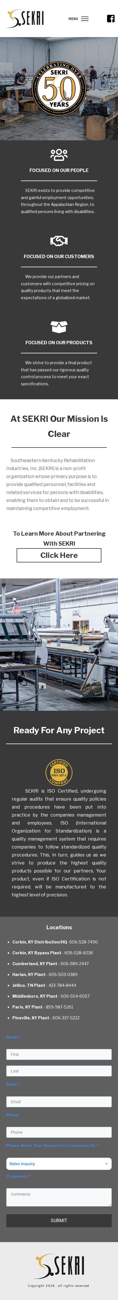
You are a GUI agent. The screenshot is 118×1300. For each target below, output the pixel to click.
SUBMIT (59, 1220)
